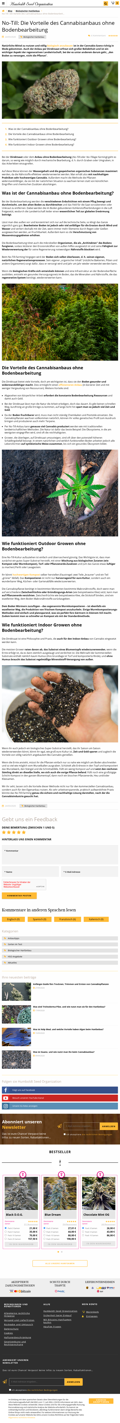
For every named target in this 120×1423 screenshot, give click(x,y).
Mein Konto (89, 1304)
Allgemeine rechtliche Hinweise (17, 1314)
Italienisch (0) (96, 919)
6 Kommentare (98, 35)
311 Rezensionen (31, 1224)
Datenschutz (11, 1328)
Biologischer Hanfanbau (33, 37)
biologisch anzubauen (60, 45)
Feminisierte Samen (9, 1222)
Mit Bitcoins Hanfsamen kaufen (57, 1321)
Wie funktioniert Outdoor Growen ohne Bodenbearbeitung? (42, 139)
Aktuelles (12, 962)
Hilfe (46, 1304)
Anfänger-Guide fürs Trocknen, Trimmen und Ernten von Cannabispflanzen (71, 984)
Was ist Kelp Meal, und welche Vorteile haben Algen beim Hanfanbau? (68, 1029)
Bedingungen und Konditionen (16, 1305)
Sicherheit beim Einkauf (57, 1315)
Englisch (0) (13, 919)
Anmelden (108, 1126)
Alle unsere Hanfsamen (60, 1263)
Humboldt (31, 3)
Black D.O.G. (14, 1214)
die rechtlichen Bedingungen (97, 1134)
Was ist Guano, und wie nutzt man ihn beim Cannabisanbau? (64, 1052)
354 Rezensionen (70, 1224)
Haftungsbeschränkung (17, 1337)
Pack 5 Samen (14, 1232)
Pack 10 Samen (14, 1235)
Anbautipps (13, 938)
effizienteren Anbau (70, 384)
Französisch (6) (67, 919)
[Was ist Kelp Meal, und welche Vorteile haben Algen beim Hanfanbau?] (16, 1037)
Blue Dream (53, 1214)
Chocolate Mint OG (96, 1214)
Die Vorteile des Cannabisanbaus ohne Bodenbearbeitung (41, 134)
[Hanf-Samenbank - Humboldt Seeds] (3, 10)
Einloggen (92, 1316)
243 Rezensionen (108, 1224)
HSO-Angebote (15, 956)
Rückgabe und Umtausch (18, 1324)
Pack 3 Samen (14, 1228)
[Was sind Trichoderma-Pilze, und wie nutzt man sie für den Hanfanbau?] (16, 1014)
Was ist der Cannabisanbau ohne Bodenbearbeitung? (38, 129)
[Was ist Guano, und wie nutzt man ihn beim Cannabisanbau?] (16, 1059)
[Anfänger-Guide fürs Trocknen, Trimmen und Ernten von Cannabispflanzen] (16, 992)
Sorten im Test (15, 944)
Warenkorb (117, 3)
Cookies (8, 1333)
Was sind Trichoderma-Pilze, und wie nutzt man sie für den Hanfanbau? (69, 1006)
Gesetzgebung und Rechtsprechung (15, 1343)
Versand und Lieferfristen (19, 1320)
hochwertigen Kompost (26, 574)
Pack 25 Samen (14, 1239)
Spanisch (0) (39, 919)
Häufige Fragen (52, 1326)
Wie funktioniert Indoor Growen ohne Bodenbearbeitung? (41, 144)
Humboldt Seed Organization (60, 1311)
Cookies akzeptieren (101, 1400)
